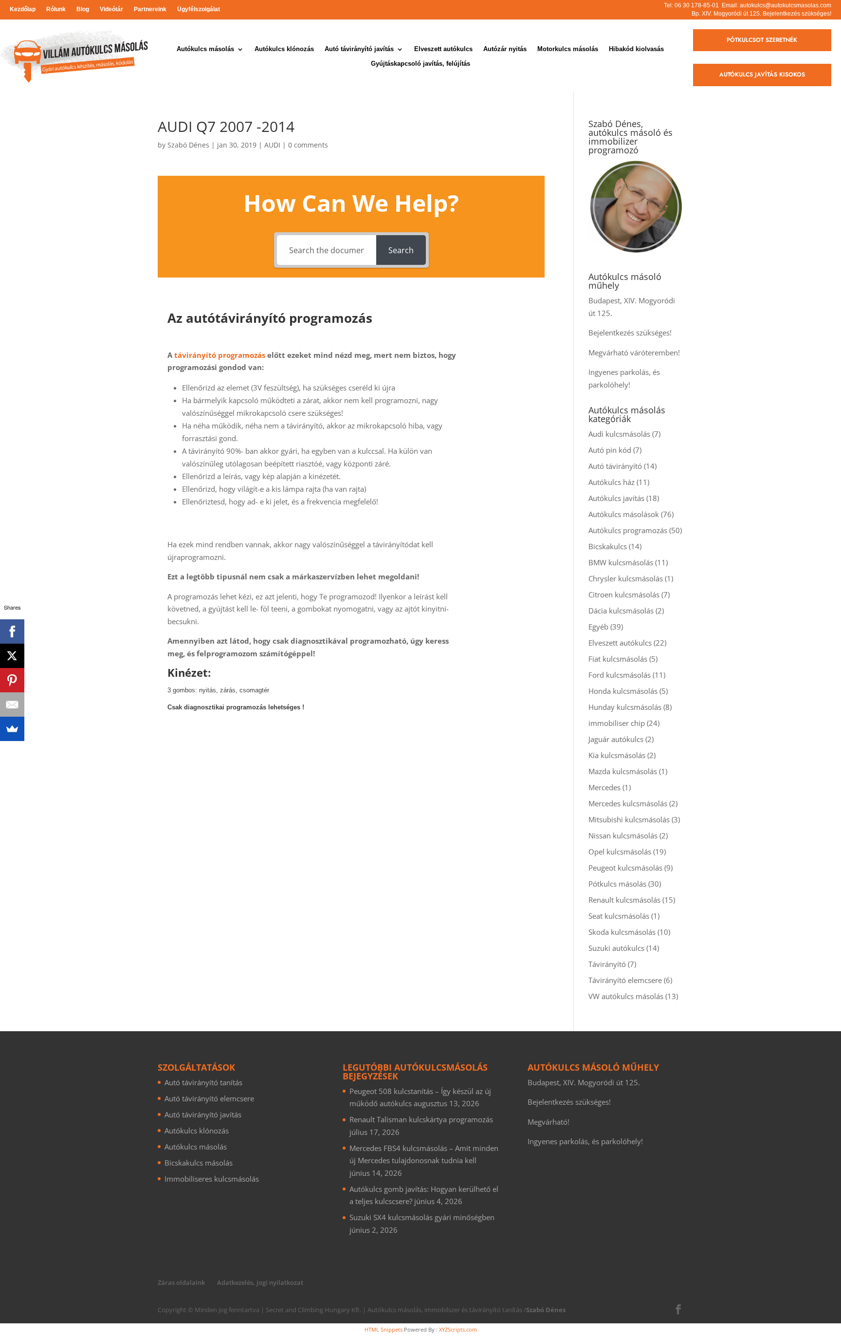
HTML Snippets (383, 1329)
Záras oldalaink (181, 1282)
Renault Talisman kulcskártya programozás (421, 1119)
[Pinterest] (12, 680)
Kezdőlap (23, 9)
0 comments (308, 144)
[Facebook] (12, 631)
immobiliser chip (616, 723)
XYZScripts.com (458, 1329)
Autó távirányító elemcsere (209, 1098)
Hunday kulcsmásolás (624, 707)
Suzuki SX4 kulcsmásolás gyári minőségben (421, 1217)
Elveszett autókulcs (443, 49)
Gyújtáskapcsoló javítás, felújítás (420, 63)
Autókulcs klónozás (284, 49)
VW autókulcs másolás (625, 996)
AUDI (272, 144)
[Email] (12, 704)
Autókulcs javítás (616, 498)
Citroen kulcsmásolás (623, 594)
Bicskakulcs (607, 546)
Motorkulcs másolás (567, 49)
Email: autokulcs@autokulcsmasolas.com (776, 5)
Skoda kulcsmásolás (622, 932)
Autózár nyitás (505, 49)
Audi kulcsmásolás (619, 434)
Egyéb (598, 626)
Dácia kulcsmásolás (621, 610)
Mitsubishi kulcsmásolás (629, 819)
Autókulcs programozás (627, 530)
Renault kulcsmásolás (624, 900)
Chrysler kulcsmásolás (625, 578)
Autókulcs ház (611, 482)
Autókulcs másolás (205, 49)
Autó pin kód (609, 450)
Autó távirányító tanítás (203, 1082)
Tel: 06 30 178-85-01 (691, 5)
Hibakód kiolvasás (636, 49)
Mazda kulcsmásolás (622, 771)
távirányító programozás (219, 355)
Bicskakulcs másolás (199, 1163)
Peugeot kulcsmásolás (625, 867)
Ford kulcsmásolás (619, 675)
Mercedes (604, 787)
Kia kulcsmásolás (616, 755)
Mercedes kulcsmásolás (627, 803)
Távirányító (607, 964)
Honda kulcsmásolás (623, 691)
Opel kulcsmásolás (619, 851)
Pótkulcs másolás (617, 884)
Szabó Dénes (188, 144)
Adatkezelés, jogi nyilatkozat (260, 1282)
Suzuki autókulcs (616, 948)
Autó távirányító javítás (359, 49)
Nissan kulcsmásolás (623, 835)
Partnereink (150, 9)
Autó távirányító (615, 466)
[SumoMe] (12, 729)
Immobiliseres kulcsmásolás (212, 1179)
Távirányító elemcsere (625, 980)
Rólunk (56, 9)
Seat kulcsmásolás (618, 916)
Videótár (111, 9)
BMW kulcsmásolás (620, 562)
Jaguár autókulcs (615, 739)
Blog (82, 9)
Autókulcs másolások (623, 514)
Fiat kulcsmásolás (617, 659)
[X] (12, 656)
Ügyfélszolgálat (198, 9)
